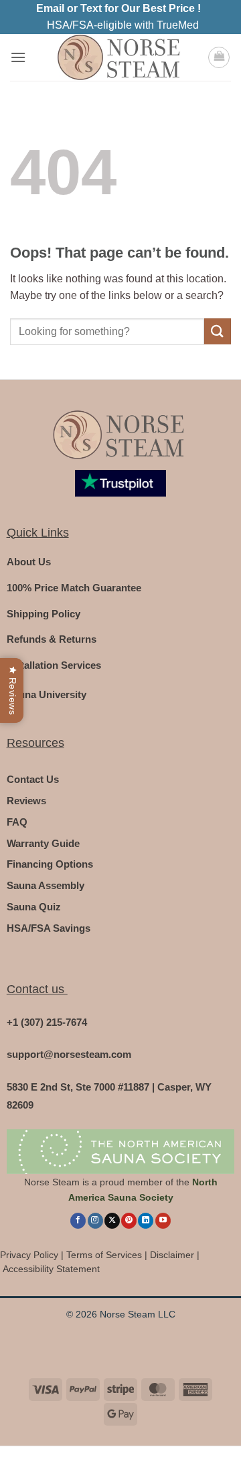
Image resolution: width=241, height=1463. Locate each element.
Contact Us (33, 779)
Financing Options (50, 864)
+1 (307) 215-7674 (47, 1022)
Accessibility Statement (51, 1269)
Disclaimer (172, 1255)
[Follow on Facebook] (78, 1221)
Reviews (26, 800)
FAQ (17, 822)
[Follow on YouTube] (163, 1221)
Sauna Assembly (45, 885)
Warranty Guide (43, 843)
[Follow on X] (112, 1221)
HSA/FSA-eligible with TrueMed (123, 25)
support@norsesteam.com (69, 1054)
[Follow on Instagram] (95, 1221)
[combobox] (107, 331)
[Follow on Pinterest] (129, 1221)
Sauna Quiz (34, 906)
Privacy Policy (29, 1255)
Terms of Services (104, 1255)
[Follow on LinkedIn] (145, 1221)
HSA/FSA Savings (48, 928)
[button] (18, 57)
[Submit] (217, 331)
